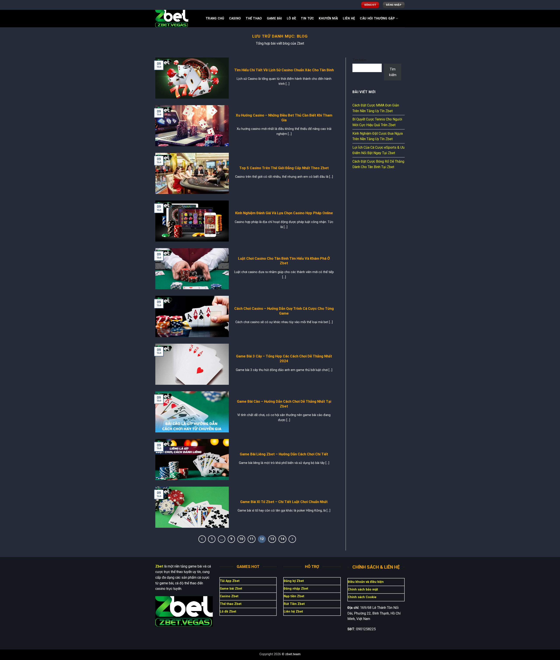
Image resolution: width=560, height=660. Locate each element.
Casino (235, 18)
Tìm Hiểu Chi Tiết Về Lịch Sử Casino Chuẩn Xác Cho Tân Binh (284, 70)
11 (252, 539)
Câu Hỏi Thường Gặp (377, 18)
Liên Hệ (349, 18)
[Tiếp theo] (292, 539)
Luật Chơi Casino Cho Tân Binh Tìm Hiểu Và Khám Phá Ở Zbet (284, 260)
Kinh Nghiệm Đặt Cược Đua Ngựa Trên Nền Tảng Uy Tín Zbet (377, 136)
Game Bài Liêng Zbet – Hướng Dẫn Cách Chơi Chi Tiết (284, 454)
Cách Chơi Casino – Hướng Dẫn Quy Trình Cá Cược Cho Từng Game (284, 310)
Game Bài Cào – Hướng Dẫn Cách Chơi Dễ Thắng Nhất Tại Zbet (284, 403)
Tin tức (307, 18)
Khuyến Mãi (328, 18)
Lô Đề (291, 18)
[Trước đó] (202, 539)
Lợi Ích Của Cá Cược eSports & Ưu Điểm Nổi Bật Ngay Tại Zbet (378, 150)
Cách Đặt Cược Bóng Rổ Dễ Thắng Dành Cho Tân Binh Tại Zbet (378, 164)
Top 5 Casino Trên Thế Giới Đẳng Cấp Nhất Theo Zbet (284, 168)
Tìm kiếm (359, 60)
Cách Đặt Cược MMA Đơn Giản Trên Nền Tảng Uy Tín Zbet (375, 108)
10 (241, 539)
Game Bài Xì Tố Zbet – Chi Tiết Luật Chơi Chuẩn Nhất (284, 502)
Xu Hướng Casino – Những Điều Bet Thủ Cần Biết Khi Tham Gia (284, 117)
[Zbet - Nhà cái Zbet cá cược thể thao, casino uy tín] (177, 18)
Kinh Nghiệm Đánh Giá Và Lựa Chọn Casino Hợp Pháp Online (284, 213)
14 (282, 539)
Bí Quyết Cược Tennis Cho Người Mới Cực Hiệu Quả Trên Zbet (377, 122)
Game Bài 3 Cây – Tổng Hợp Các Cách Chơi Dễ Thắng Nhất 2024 (284, 358)
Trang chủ (215, 18)
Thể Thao (254, 18)
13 (272, 539)
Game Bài (274, 18)
